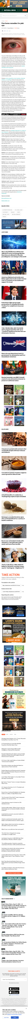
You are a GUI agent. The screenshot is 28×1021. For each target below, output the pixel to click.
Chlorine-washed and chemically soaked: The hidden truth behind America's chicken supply (13, 819)
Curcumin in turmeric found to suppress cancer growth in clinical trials (14, 473)
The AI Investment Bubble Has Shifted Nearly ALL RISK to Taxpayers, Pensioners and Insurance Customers (14, 943)
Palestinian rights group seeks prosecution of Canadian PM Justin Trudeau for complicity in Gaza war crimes (13, 305)
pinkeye (23, 34)
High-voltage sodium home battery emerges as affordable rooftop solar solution (13, 824)
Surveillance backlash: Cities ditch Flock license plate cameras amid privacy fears (13, 868)
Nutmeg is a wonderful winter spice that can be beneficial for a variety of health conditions (13, 518)
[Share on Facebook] (5, 31)
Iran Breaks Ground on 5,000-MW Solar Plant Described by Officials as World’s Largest (12, 838)
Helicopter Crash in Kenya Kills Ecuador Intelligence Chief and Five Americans (11, 749)
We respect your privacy (14, 982)
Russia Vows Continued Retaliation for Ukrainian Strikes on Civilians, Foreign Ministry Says (13, 792)
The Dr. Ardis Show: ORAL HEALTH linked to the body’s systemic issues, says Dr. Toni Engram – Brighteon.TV (13, 566)
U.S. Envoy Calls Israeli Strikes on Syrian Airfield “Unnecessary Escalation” (13, 761)
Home (3, 21)
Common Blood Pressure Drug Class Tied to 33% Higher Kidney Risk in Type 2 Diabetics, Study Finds (13, 856)
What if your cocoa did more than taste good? (13, 829)
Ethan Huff (9, 275)
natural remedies (17, 34)
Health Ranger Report (7, 898)
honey (6, 34)
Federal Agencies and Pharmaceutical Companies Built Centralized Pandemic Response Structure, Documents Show (13, 772)
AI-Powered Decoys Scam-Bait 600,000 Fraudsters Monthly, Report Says (11, 744)
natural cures (11, 34)
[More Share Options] (10, 31)
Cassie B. (9, 300)
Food (6, 21)
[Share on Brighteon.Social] (3, 31)
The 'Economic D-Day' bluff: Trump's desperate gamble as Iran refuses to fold (13, 798)
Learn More (6, 1017)
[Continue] (25, 979)
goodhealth (21, 33)
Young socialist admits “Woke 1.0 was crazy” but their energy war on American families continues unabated (13, 809)
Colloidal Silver (16, 33)
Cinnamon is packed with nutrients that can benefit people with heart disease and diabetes (14, 450)
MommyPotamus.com (6, 198)
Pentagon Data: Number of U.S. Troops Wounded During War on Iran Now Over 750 (14, 739)
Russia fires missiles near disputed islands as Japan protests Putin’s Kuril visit (12, 766)
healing (3, 34)
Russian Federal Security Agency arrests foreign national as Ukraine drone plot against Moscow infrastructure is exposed (13, 755)
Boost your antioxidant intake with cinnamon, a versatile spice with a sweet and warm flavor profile (13, 542)
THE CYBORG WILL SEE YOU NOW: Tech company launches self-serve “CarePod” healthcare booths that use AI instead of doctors (14, 330)
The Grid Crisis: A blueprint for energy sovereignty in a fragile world (11, 833)
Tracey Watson (10, 28)
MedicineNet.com (5, 200)
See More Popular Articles (14, 873)
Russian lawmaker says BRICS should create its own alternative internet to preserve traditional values (13, 378)
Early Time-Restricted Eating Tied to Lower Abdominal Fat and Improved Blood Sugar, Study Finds (13, 863)
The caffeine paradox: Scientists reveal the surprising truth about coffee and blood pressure (13, 844)
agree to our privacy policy (14, 1014)
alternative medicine (8, 33)
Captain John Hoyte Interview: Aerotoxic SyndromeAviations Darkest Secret (13, 961)
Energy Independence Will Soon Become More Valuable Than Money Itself (13, 935)
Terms (11, 999)
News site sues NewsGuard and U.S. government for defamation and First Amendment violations (13, 355)
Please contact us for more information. (10, 599)
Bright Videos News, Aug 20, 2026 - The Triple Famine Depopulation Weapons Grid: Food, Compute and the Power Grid (13, 953)
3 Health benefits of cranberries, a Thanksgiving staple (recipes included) (14, 495)
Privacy (7, 999)
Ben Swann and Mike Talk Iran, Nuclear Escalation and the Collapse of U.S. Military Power (13, 916)
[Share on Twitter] (7, 31)
